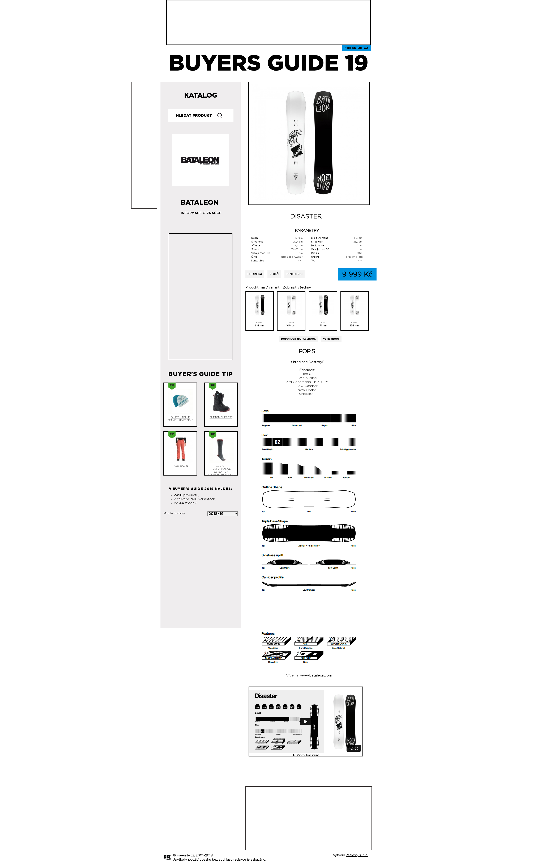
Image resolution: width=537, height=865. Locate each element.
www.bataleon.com (316, 675)
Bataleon (200, 201)
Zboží (274, 274)
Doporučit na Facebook (298, 339)
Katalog (200, 95)
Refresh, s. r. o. (357, 855)
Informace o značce (201, 213)
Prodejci (294, 274)
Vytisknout (331, 339)
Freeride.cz (356, 48)
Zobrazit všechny (297, 287)
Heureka (255, 274)
